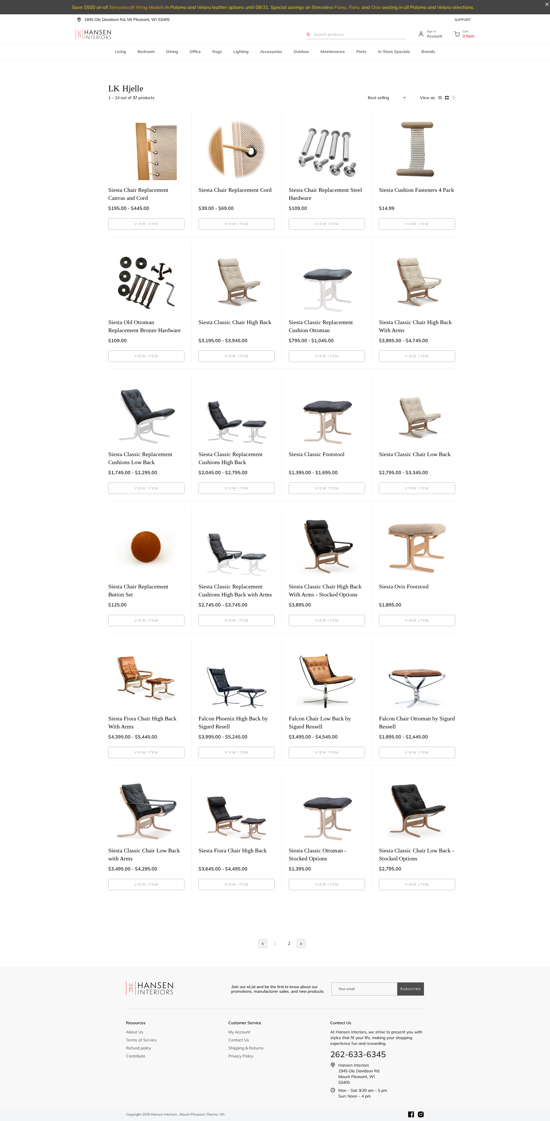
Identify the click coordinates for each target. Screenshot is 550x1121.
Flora (354, 7)
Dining (172, 51)
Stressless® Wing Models (136, 7)
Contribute (136, 1056)
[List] (452, 97)
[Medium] (445, 97)
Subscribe (410, 989)
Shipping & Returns (246, 1048)
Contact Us (238, 1040)
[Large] (438, 97)
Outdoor (301, 51)
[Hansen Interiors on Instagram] (421, 1114)
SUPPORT (463, 19)
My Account (239, 1032)
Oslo (376, 7)
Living (120, 51)
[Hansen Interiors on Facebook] (411, 1114)
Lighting (241, 51)
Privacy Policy (240, 1056)
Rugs (217, 51)
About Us (134, 1032)
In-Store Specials (394, 51)
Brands (428, 51)
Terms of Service (141, 1040)
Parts (361, 51)
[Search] (308, 34)
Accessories (271, 51)
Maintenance (333, 51)
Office (195, 51)
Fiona (340, 7)
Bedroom (146, 51)
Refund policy (138, 1048)
